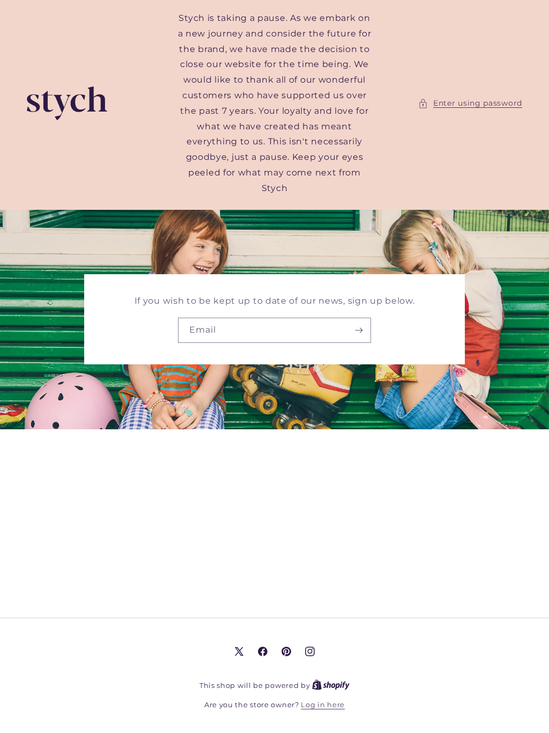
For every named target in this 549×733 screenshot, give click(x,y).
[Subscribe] (358, 330)
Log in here (323, 704)
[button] (470, 103)
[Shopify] (331, 685)
